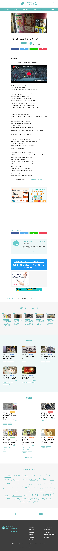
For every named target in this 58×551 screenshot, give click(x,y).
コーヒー (30, 447)
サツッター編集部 (37, 43)
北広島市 (7, 491)
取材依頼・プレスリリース (50, 534)
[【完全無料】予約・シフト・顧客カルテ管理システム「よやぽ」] (20, 195)
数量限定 (42, 491)
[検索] (40, 514)
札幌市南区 (17, 498)
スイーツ (5, 449)
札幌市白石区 (41, 498)
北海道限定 (15, 491)
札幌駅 (23, 501)
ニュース (52, 9)
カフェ (11, 382)
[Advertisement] (29, 214)
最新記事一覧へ (29, 457)
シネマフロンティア (26, 382)
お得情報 (18, 475)
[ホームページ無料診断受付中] (37, 195)
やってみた (25, 9)
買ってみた (43, 9)
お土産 (5, 447)
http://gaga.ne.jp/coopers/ (35, 179)
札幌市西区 (49, 498)
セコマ (27, 483)
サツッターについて (48, 527)
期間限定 (24, 452)
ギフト (32, 479)
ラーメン (52, 487)
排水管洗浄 (44, 420)
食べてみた (15, 9)
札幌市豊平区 (44, 447)
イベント (5, 382)
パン (52, 483)
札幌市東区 (33, 498)
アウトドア (41, 475)
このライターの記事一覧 (29, 251)
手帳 (35, 491)
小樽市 (11, 449)
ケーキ (52, 479)
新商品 (30, 450)
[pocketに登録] (43, 49)
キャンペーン (25, 479)
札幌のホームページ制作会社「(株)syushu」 (30, 547)
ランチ (45, 487)
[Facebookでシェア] (15, 49)
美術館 (48, 361)
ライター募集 (47, 532)
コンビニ (24, 447)
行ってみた (6, 9)
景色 (26, 495)
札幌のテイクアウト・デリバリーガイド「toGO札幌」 (36, 543)
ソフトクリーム (35, 483)
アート (24, 361)
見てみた (34, 9)
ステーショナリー (19, 483)
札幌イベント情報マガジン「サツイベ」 (19, 543)
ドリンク (24, 450)
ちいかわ (10, 447)
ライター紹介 (47, 529)
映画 (13, 230)
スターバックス (26, 449)
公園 (10, 422)
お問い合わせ (47, 537)
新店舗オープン (17, 495)
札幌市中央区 (18, 230)
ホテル (25, 487)
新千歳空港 (50, 491)
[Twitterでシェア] (24, 49)
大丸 (23, 491)
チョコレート (44, 483)
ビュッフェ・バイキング (8, 487)
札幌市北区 (9, 498)
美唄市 (5, 423)
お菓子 (26, 475)
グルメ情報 (42, 479)
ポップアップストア (36, 487)
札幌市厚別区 (25, 498)
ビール (18, 487)
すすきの (33, 475)
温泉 (29, 501)
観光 (5, 450)
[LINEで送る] (34, 49)
